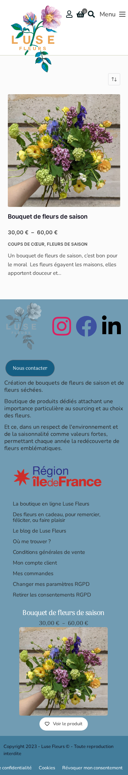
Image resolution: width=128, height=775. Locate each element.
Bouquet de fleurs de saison (47, 216)
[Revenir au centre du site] (22, 326)
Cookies (47, 768)
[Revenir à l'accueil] (34, 19)
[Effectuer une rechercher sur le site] (93, 14)
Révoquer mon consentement (92, 768)
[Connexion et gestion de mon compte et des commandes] (69, 14)
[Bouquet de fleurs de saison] (64, 150)
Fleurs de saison (67, 244)
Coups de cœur (26, 244)
